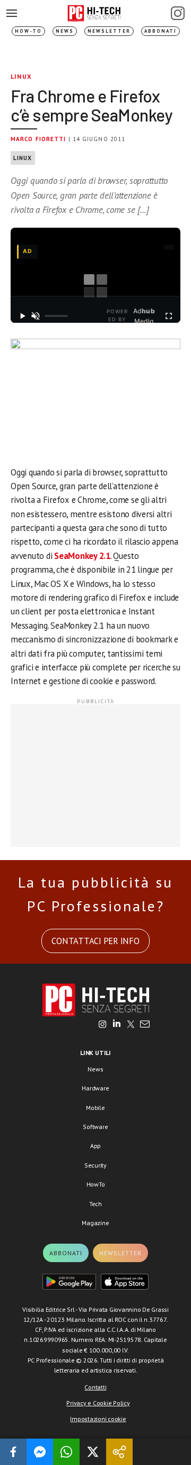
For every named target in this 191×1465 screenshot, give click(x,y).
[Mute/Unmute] (35, 316)
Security (95, 1165)
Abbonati (160, 31)
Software (95, 1127)
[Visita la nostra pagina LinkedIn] (116, 1025)
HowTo (95, 1184)
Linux (21, 76)
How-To (28, 31)
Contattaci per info (95, 941)
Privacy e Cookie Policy (97, 1403)
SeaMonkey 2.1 (82, 556)
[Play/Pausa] (22, 316)
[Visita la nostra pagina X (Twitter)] (131, 1025)
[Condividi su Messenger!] (40, 1452)
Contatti (95, 1387)
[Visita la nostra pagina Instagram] (103, 1025)
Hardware (95, 1088)
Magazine (95, 1223)
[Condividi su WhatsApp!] (66, 1452)
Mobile (95, 1108)
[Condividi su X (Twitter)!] (93, 1452)
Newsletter (109, 31)
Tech (95, 1204)
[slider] (56, 316)
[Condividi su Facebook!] (13, 1452)
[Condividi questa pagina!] (119, 1452)
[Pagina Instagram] (177, 13)
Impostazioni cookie (98, 1419)
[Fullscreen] (168, 316)
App (95, 1146)
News (65, 31)
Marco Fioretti (38, 139)
